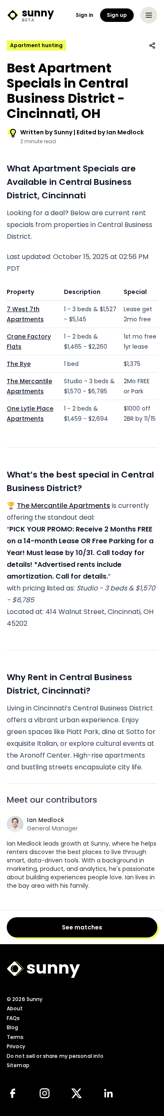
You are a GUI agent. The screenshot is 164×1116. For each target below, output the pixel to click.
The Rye (19, 364)
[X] (76, 1093)
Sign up (117, 15)
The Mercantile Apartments (63, 505)
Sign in (84, 15)
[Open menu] (148, 15)
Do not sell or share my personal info (55, 1056)
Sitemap (18, 1065)
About (15, 1008)
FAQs (13, 1018)
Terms (15, 1037)
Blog (12, 1027)
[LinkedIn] (108, 1093)
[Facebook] (13, 1093)
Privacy (16, 1046)
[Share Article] (152, 45)
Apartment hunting (36, 45)
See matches (82, 927)
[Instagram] (44, 1093)
